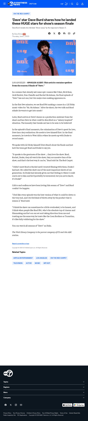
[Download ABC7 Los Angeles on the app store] (67, 405)
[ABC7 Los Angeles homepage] (17, 4)
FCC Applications (22, 415)
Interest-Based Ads (74, 413)
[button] (4, 4)
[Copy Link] (74, 33)
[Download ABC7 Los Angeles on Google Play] (79, 405)
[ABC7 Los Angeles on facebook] (5, 405)
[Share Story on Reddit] (59, 33)
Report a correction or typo (20, 244)
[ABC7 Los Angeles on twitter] (11, 405)
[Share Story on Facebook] (49, 33)
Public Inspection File (9, 415)
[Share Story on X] (54, 33)
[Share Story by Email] (69, 33)
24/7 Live (32, 4)
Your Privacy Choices (19, 413)
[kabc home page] (8, 373)
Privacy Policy (7, 413)
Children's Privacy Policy (33, 413)
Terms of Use (63, 413)
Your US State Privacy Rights (50, 413)
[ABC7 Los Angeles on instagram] (16, 405)
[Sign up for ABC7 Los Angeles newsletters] (21, 405)
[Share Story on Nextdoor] (64, 33)
